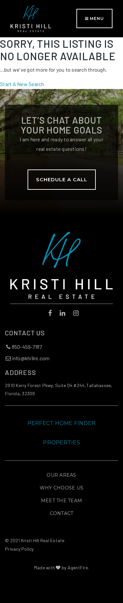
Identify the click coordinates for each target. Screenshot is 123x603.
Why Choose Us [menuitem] (61, 488)
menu (96, 18)
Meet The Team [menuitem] (61, 501)
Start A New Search (22, 84)
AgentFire (78, 567)
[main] (61, 63)
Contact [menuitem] (61, 513)
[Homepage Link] (30, 18)
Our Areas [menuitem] (61, 475)
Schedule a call (61, 179)
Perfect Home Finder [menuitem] (62, 423)
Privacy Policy (19, 549)
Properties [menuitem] (61, 442)
